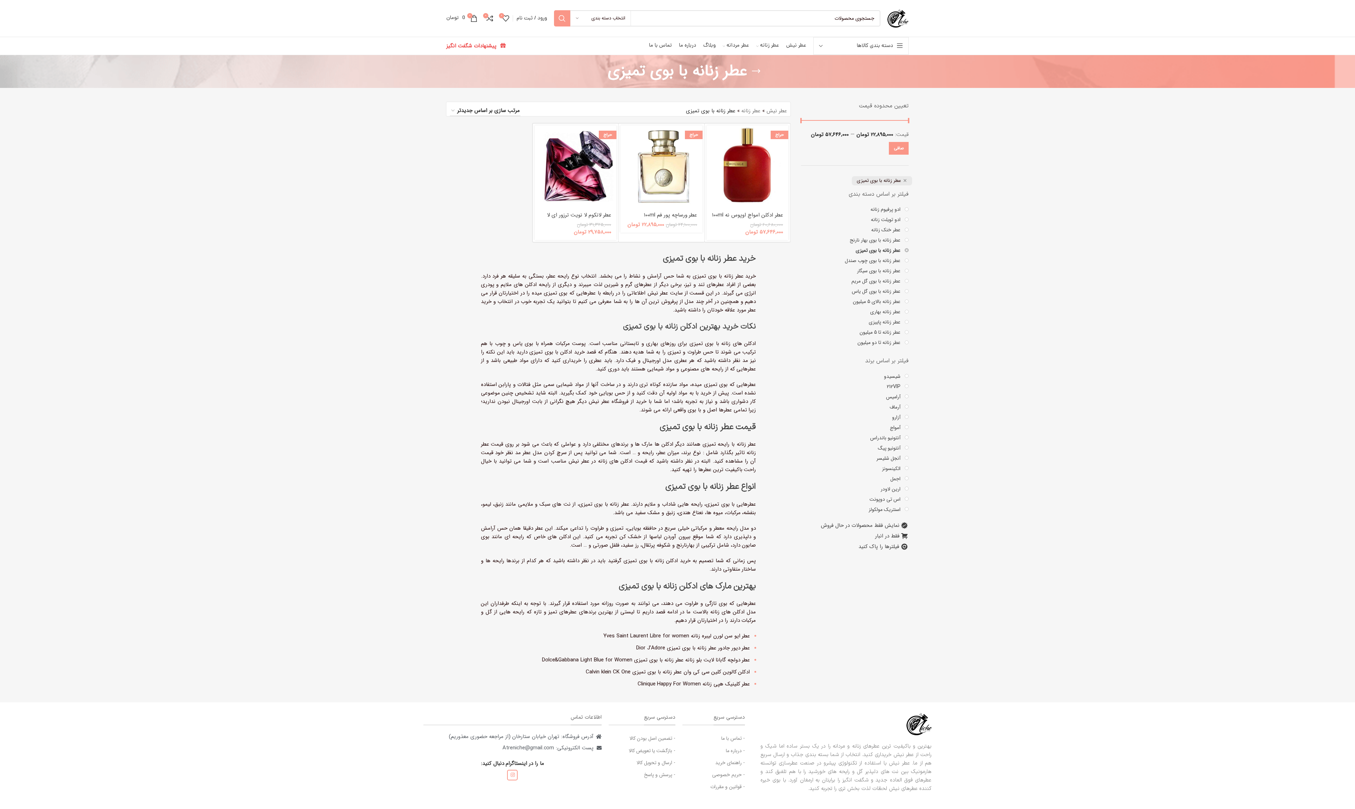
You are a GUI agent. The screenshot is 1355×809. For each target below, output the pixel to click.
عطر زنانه (750, 111)
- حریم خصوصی (728, 775)
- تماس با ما (733, 738)
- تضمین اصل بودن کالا (652, 738)
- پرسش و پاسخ (659, 775)
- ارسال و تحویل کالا (656, 763)
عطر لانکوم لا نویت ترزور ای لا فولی (579, 219)
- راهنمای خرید (730, 763)
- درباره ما (735, 751)
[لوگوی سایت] (898, 18)
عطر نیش (776, 111)
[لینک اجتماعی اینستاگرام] (512, 775)
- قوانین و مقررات (727, 787)
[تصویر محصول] (747, 166)
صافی (899, 148)
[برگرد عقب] (756, 71)
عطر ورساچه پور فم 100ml (670, 215)
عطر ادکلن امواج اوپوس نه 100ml (747, 215)
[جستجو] (562, 18)
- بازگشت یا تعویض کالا (652, 751)
